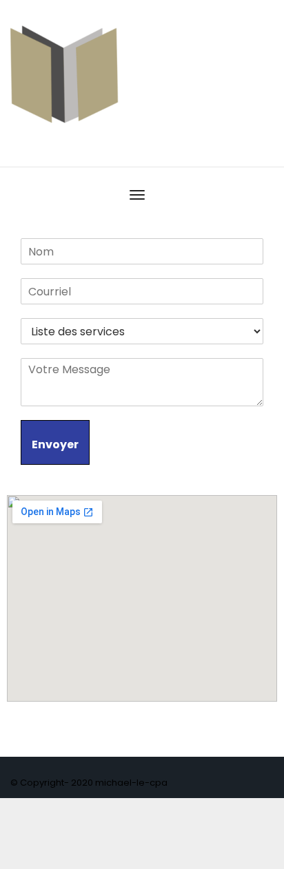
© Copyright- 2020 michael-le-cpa (89, 782)
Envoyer (55, 444)
